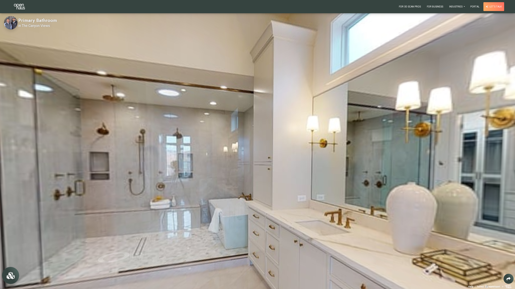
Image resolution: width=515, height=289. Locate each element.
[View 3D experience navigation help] (472, 286)
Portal (474, 6)
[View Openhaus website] (506, 286)
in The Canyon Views (34, 26)
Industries (456, 6)
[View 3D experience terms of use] (480, 286)
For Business (435, 6)
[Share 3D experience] (509, 279)
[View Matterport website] (492, 286)
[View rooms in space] (10, 275)
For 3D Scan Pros (410, 6)
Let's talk (495, 6)
